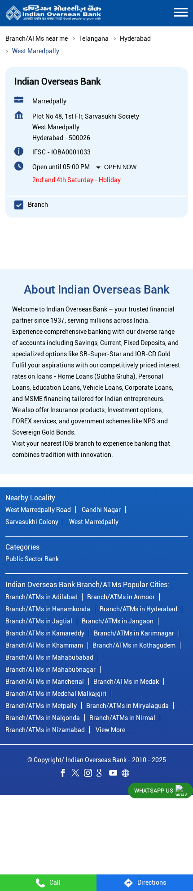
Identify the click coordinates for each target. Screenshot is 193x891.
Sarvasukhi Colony (31, 522)
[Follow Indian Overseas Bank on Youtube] (115, 774)
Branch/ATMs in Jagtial (38, 621)
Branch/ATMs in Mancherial (44, 681)
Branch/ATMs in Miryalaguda (127, 705)
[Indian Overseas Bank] (53, 13)
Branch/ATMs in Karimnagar (134, 633)
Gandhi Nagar (101, 510)
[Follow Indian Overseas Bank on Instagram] (90, 774)
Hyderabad (135, 38)
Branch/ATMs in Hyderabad (138, 609)
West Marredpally (93, 522)
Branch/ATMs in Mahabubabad (49, 657)
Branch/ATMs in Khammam (44, 645)
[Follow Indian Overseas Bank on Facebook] (65, 774)
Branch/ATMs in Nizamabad (45, 729)
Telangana (94, 38)
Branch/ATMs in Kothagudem (133, 645)
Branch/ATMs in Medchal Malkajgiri (55, 693)
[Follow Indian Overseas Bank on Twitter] (77, 774)
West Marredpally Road (38, 510)
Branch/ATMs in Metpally (41, 705)
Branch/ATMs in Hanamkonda (47, 609)
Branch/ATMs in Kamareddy (44, 633)
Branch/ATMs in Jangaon (118, 621)
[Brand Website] (128, 774)
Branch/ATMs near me (36, 38)
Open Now (120, 167)
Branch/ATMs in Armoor (121, 597)
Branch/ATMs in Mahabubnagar (50, 669)
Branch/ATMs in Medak (126, 681)
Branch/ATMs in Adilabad (41, 597)
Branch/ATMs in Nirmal (122, 717)
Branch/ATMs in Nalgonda (42, 717)
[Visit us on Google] (102, 774)
